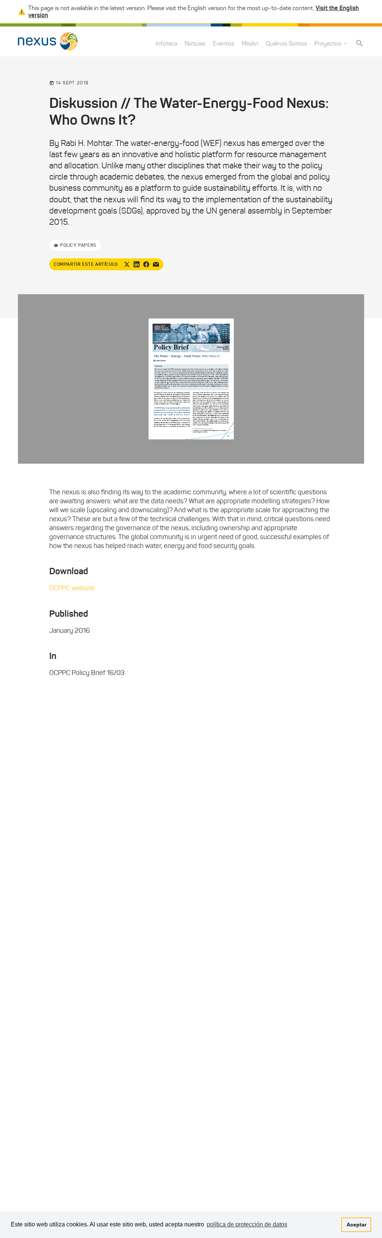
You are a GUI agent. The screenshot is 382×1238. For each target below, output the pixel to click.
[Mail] (156, 264)
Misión (250, 43)
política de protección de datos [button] (247, 1224)
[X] (127, 264)
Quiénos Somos (286, 43)
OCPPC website (72, 588)
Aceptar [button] (356, 1225)
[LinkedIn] (137, 264)
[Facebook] (146, 264)
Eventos (223, 43)
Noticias (195, 43)
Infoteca (166, 43)
